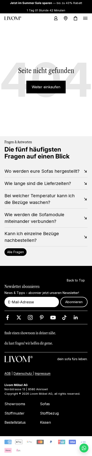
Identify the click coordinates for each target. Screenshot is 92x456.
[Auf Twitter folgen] (19, 317)
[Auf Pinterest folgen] (42, 317)
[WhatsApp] (83, 448)
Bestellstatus (15, 422)
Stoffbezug (49, 413)
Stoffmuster (14, 413)
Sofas (45, 404)
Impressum (42, 373)
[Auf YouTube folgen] (53, 317)
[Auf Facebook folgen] (7, 317)
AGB (7, 373)
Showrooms (14, 404)
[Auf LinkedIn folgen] (76, 317)
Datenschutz (23, 373)
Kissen (45, 422)
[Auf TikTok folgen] (64, 317)
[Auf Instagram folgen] (30, 317)
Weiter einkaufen (46, 87)
